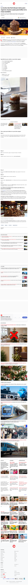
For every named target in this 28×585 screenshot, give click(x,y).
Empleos (15, 575)
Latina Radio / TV (16, 564)
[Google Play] (21, 579)
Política (2, 460)
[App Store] (17, 579)
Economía (11, 460)
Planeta (15, 557)
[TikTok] (9, 578)
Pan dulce (10, 225)
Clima (15, 552)
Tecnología (15, 559)
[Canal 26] (14, 546)
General (2, 6)
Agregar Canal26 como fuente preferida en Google (23, 17)
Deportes (2, 553)
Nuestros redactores (3, 575)
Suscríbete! (24, 317)
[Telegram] (12, 578)
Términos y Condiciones (12, 581)
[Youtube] (7, 578)
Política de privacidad (16, 572)
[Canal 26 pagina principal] (14, 4)
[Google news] (13, 578)
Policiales (2, 558)
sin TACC (9, 41)
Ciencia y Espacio (3, 552)
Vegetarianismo (15, 225)
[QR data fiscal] (24, 579)
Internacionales (22, 460)
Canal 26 (3, 17)
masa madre (14, 41)
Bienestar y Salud (16, 551)
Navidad (4, 190)
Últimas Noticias (2, 551)
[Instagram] (4, 578)
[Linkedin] (8, 578)
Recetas (2, 559)
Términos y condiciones (3, 572)
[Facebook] (3, 578)
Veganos (6, 225)
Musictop (2, 567)
